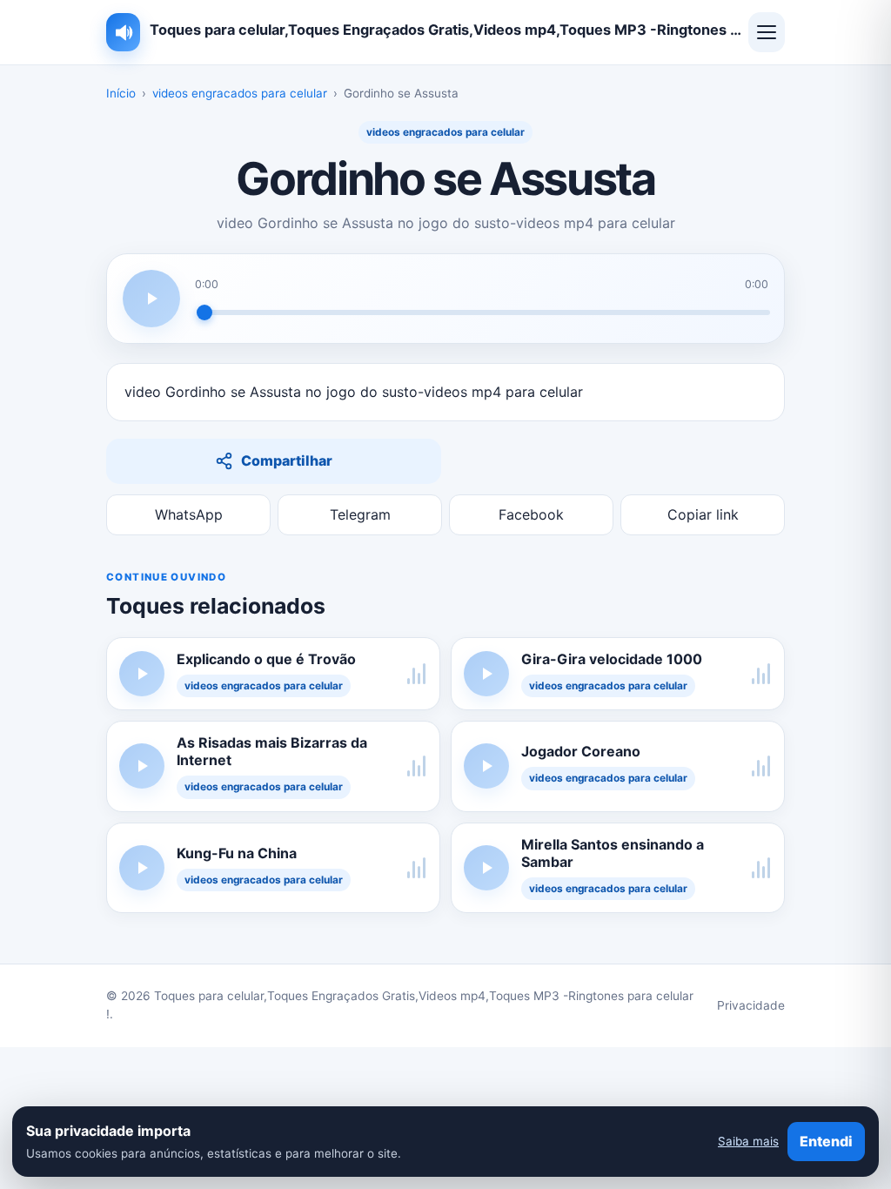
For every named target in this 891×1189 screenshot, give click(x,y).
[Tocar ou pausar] (151, 298)
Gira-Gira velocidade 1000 (611, 659)
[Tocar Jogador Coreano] (486, 766)
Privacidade (751, 1005)
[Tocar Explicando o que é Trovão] (141, 673)
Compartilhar (286, 460)
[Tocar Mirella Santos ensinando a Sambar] (486, 867)
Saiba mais (748, 1141)
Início (121, 93)
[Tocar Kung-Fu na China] (141, 867)
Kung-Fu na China (237, 853)
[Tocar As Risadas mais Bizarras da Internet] (141, 766)
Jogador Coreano (580, 751)
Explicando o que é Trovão (266, 659)
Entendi (826, 1141)
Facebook (531, 514)
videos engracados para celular (239, 93)
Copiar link (703, 514)
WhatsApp (189, 514)
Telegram (360, 514)
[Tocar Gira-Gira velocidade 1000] (486, 673)
